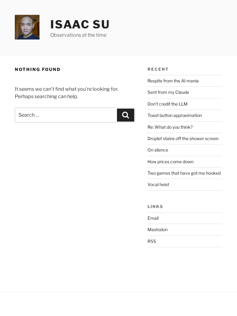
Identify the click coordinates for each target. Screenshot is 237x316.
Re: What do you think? (170, 127)
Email (153, 218)
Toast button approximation (175, 115)
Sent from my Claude (168, 92)
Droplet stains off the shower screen (183, 138)
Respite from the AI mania (173, 80)
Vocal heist (158, 184)
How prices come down (170, 161)
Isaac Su (80, 24)
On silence (158, 149)
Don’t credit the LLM (168, 103)
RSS (152, 241)
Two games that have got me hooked (184, 173)
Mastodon (158, 229)
